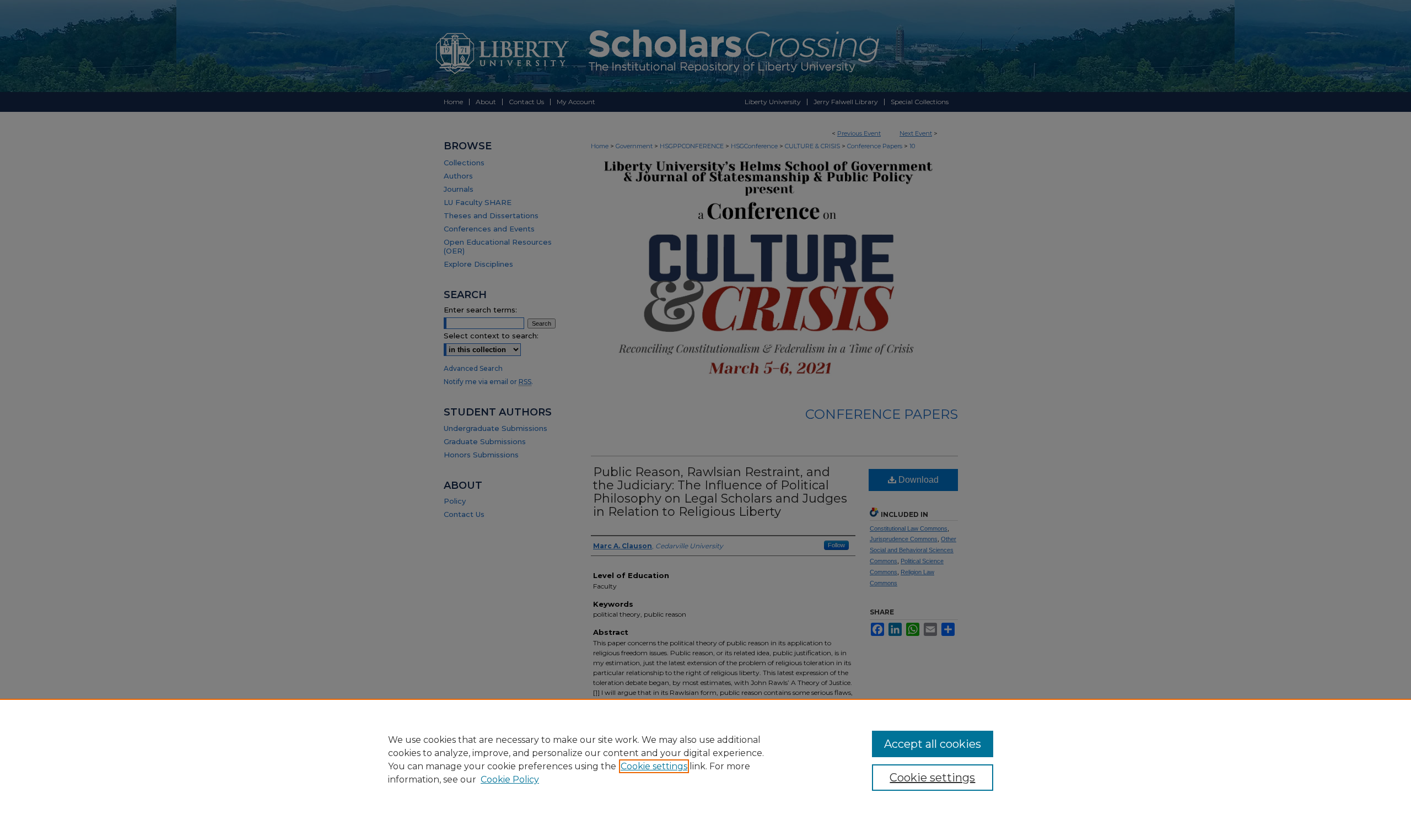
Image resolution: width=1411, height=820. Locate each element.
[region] (705, 759)
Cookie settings (654, 766)
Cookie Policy (510, 779)
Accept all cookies (932, 744)
